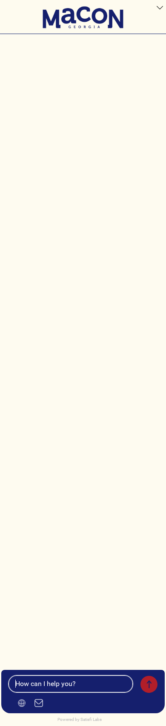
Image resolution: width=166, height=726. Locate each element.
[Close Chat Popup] (159, 8)
